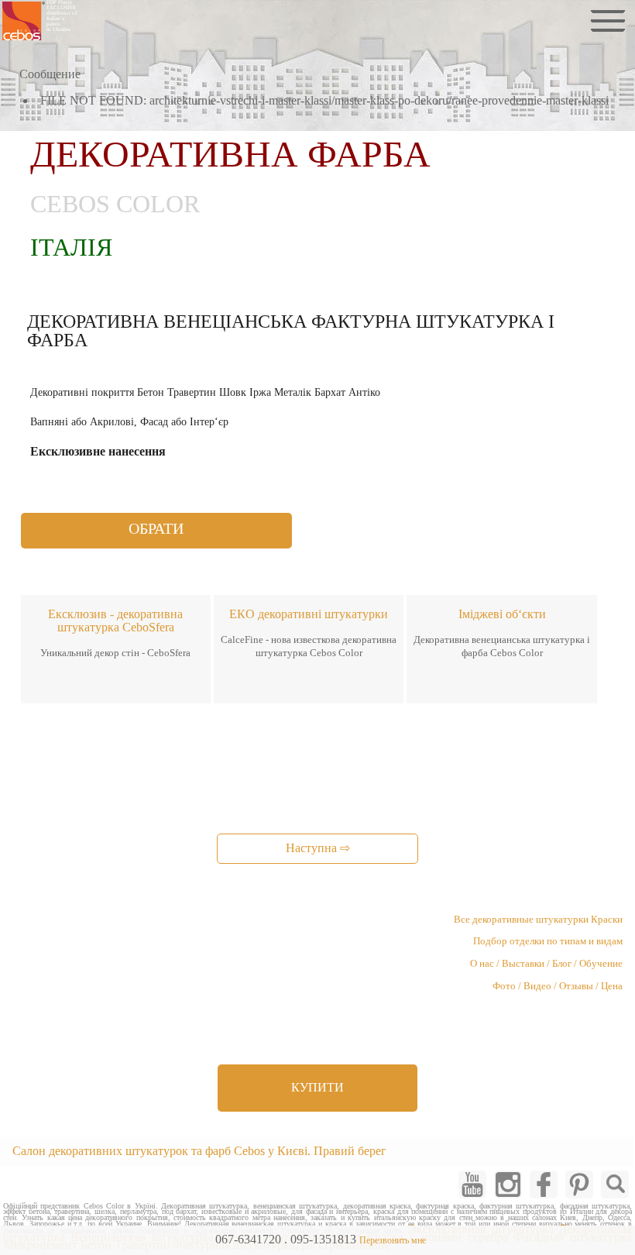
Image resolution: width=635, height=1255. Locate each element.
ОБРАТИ (156, 528)
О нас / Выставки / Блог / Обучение (546, 963)
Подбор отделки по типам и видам (548, 941)
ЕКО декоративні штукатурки (308, 614)
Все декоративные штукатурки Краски (538, 919)
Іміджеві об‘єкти (502, 614)
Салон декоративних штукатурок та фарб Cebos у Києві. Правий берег (199, 1150)
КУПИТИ (317, 1087)
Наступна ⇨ (318, 847)
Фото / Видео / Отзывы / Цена (558, 986)
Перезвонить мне (392, 1240)
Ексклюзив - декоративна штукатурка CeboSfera (115, 620)
